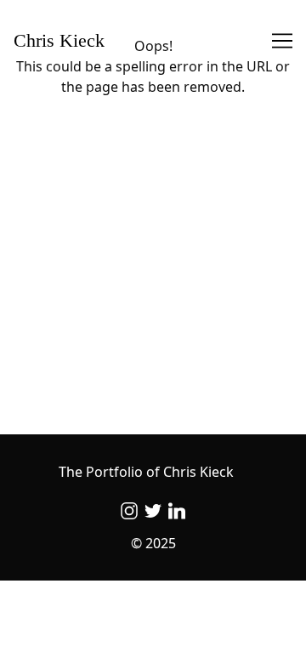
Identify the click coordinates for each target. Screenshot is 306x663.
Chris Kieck (59, 41)
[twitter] (153, 510)
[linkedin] (176, 510)
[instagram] (129, 510)
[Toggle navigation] (282, 41)
